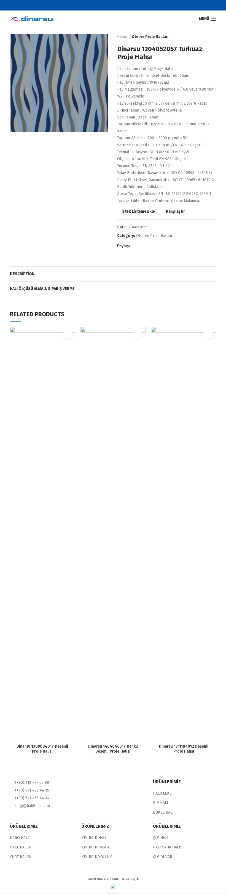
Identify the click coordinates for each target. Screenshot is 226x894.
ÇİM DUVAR (162, 857)
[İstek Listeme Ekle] (67, 334)
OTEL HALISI (20, 847)
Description (22, 273)
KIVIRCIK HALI (93, 837)
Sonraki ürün (213, 36)
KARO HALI (19, 837)
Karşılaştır (175, 211)
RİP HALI (160, 802)
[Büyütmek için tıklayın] (19, 123)
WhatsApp (156, 246)
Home (122, 37)
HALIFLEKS (162, 793)
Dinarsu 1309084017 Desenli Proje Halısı (42, 749)
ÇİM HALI (160, 837)
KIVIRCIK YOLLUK (96, 857)
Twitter (109, 5)
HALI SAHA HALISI (168, 847)
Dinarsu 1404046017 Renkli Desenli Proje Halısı (113, 749)
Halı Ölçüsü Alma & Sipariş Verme (42, 288)
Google (116, 5)
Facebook (102, 5)
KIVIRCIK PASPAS (96, 847)
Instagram (123, 5)
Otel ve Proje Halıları (150, 37)
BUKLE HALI (163, 812)
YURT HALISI (20, 857)
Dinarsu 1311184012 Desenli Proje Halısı (183, 749)
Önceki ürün (202, 36)
